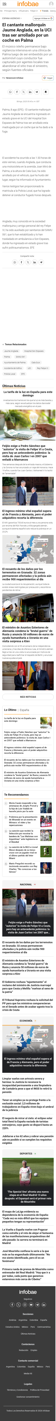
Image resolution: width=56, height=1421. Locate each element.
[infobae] (28, 4)
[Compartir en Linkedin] (30, 92)
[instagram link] (25, 1304)
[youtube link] (31, 1304)
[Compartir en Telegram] (36, 92)
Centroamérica (44, 1327)
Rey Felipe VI (42, 368)
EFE (23, 374)
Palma (7, 357)
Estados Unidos (13, 1327)
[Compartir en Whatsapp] (10, 92)
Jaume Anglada (11, 351)
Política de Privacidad (39, 1390)
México (25, 1327)
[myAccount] (51, 4)
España (43, 1320)
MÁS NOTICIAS (28, 697)
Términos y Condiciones (17, 1390)
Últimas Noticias (28, 1334)
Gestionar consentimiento (28, 1397)
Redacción (23, 1350)
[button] (4, 4)
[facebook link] (12, 1304)
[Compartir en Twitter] (23, 92)
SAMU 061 (20, 357)
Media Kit (28, 1373)
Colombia (34, 1320)
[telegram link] (37, 1304)
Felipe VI (32, 11)
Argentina (23, 1320)
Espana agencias (11, 18)
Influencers (22, 11)
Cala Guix (36, 362)
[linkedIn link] (43, 1304)
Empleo (34, 1350)
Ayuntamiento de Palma (15, 362)
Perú (33, 1327)
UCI (29, 368)
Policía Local (9, 374)
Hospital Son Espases (34, 351)
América (12, 1320)
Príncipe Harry (9, 11)
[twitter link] (18, 1304)
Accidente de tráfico (13, 368)
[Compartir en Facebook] (17, 92)
